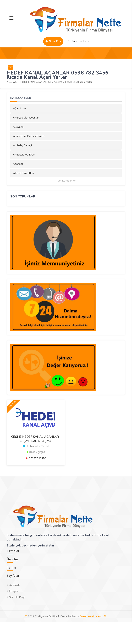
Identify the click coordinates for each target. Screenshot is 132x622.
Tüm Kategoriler (66, 180)
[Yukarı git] (124, 614)
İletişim (13, 591)
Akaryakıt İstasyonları (26, 118)
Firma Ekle (54, 41)
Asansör (18, 164)
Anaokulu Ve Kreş (24, 155)
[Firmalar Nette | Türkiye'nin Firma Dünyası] (72, 33)
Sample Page (17, 597)
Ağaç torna (19, 108)
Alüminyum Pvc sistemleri (29, 136)
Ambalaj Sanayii (22, 145)
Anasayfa (14, 585)
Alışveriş (18, 127)
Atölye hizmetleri (23, 173)
